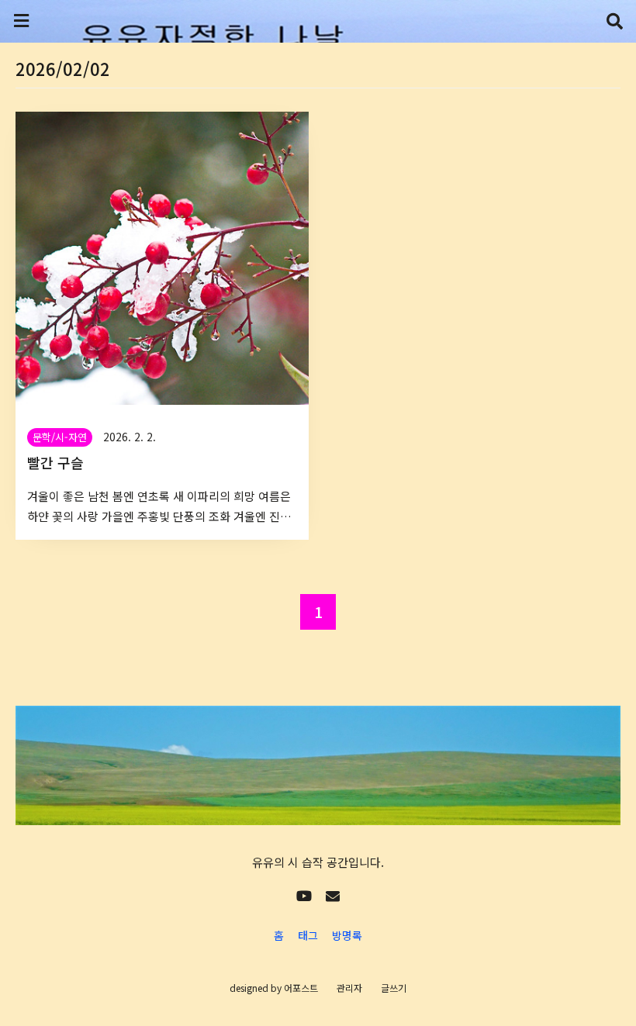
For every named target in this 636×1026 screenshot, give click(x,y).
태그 (308, 935)
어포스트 (301, 987)
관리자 (349, 987)
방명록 (347, 935)
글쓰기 (393, 987)
